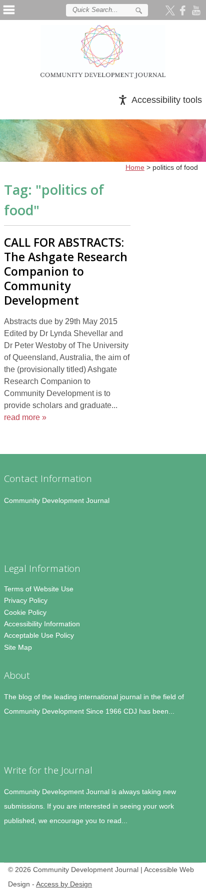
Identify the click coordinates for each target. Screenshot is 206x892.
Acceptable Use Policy (39, 635)
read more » (25, 417)
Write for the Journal (48, 770)
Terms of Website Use (39, 589)
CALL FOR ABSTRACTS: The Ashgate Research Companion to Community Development (66, 271)
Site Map (18, 647)
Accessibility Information (42, 624)
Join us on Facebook (184, 10)
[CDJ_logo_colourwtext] (103, 51)
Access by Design (64, 884)
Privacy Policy (26, 600)
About (17, 675)
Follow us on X (171, 10)
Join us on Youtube (197, 10)
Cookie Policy (25, 612)
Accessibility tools (167, 100)
